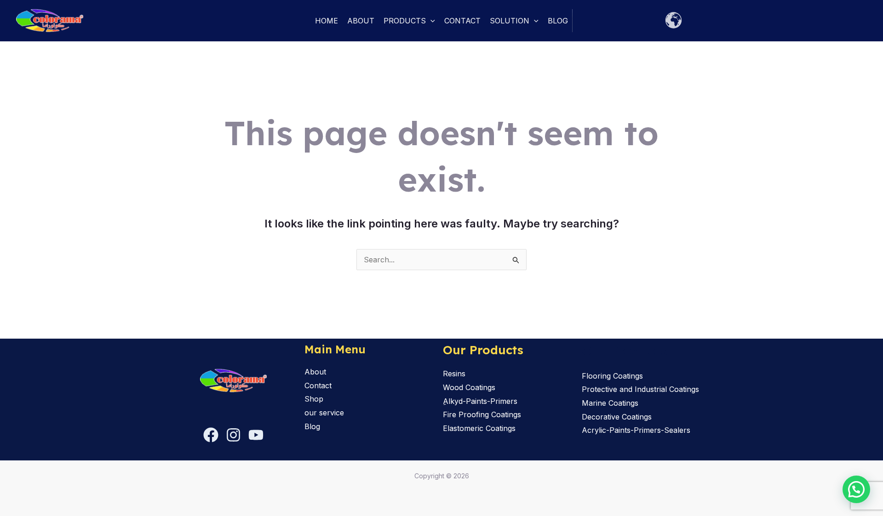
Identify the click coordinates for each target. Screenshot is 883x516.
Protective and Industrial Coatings (640, 389)
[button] (430, 21)
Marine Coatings (610, 403)
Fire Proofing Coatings (482, 414)
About (360, 20)
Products (405, 20)
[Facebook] (211, 435)
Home (326, 20)
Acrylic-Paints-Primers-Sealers (636, 430)
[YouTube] (256, 435)
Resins (454, 373)
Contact (462, 20)
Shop (313, 398)
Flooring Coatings (612, 375)
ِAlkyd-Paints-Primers (480, 401)
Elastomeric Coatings (479, 428)
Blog (558, 20)
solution (509, 20)
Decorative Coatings (617, 416)
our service (324, 412)
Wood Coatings (469, 387)
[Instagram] (233, 435)
